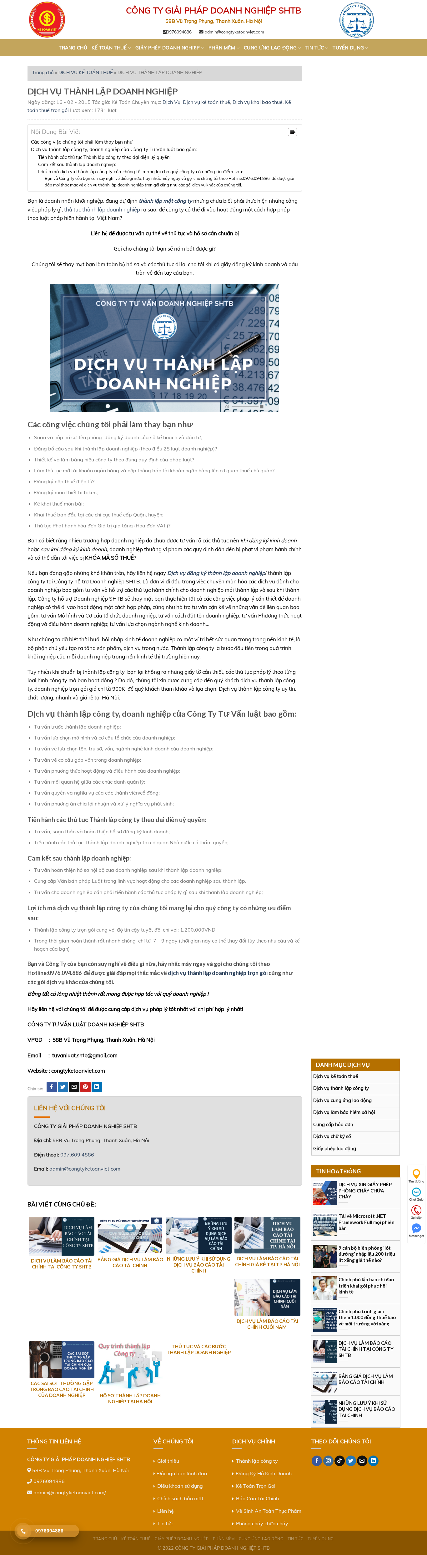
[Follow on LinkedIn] (373, 1461)
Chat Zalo (416, 1199)
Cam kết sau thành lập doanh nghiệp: (77, 164)
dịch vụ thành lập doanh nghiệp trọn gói (218, 972)
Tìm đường (416, 1181)
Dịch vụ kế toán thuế (206, 102)
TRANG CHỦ (73, 48)
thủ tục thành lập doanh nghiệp (102, 209)
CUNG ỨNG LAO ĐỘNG (270, 48)
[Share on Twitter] (63, 1087)
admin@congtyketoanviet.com (233, 31)
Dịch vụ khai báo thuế (258, 102)
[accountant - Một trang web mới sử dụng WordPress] (368, 19)
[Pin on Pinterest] (85, 1087)
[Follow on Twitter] (351, 1461)
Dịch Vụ (171, 102)
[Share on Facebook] (52, 1087)
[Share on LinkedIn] (97, 1087)
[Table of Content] (292, 132)
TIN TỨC (314, 48)
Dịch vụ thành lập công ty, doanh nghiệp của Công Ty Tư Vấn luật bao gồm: (114, 149)
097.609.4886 (77, 1154)
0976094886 (179, 31)
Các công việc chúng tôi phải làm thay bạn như (82, 142)
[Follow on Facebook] (317, 1461)
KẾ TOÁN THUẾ (109, 48)
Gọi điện (416, 1218)
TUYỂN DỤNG (348, 48)
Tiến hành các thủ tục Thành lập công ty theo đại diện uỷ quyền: (104, 157)
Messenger (416, 1236)
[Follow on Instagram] (328, 1461)
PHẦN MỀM (221, 48)
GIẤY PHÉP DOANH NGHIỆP (167, 48)
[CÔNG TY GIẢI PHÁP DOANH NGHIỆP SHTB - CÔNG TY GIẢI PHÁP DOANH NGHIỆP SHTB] (59, 19)
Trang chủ (43, 72)
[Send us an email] (362, 1461)
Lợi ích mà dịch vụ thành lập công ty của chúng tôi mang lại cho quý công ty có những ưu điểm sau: (140, 172)
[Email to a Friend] (74, 1087)
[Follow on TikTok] (339, 1461)
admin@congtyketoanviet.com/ (69, 1492)
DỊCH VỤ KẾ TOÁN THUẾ (85, 72)
